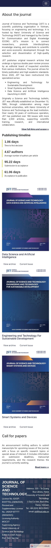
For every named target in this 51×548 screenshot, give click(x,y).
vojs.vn (47, 546)
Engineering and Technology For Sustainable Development (21, 337)
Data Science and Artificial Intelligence (18, 256)
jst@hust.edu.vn (42, 511)
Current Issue (26, 264)
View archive (9, 264)
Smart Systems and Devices (19, 417)
